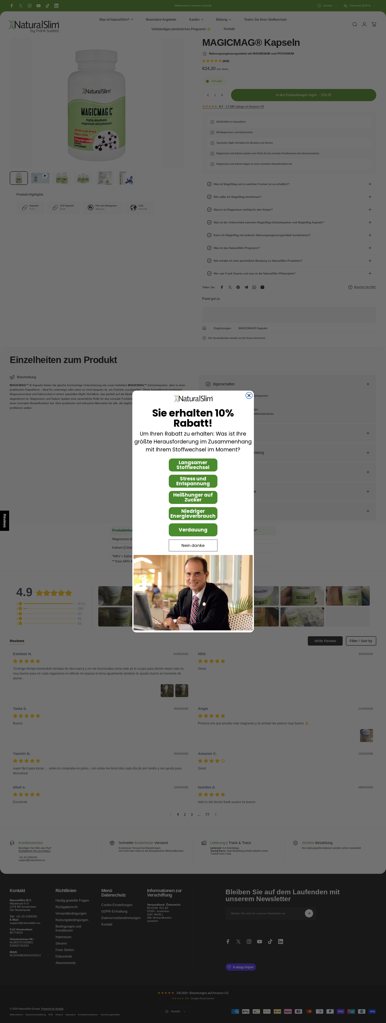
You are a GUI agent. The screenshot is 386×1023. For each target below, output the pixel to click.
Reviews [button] (5, 521)
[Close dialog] (249, 395)
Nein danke (193, 545)
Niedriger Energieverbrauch (193, 513)
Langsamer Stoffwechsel (193, 465)
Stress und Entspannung (193, 481)
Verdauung (193, 529)
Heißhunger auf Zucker (193, 497)
